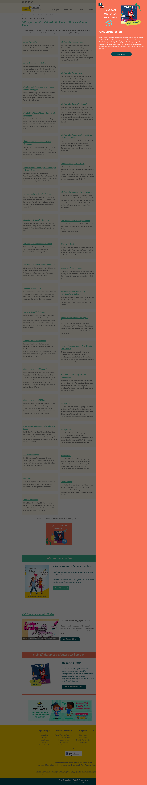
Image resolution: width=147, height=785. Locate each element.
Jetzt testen (121, 54)
